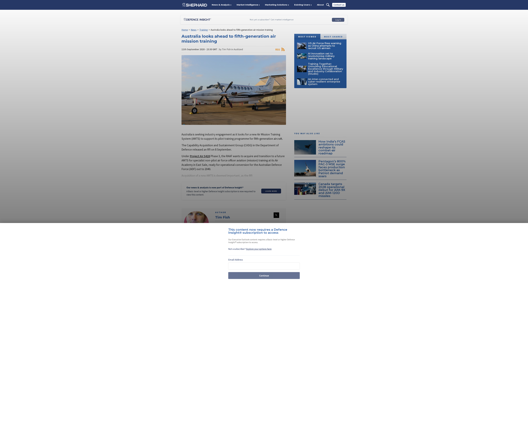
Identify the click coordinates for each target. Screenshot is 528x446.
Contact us (338, 5)
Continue (264, 275)
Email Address (235, 259)
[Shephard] (194, 5)
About (320, 4)
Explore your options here (259, 248)
